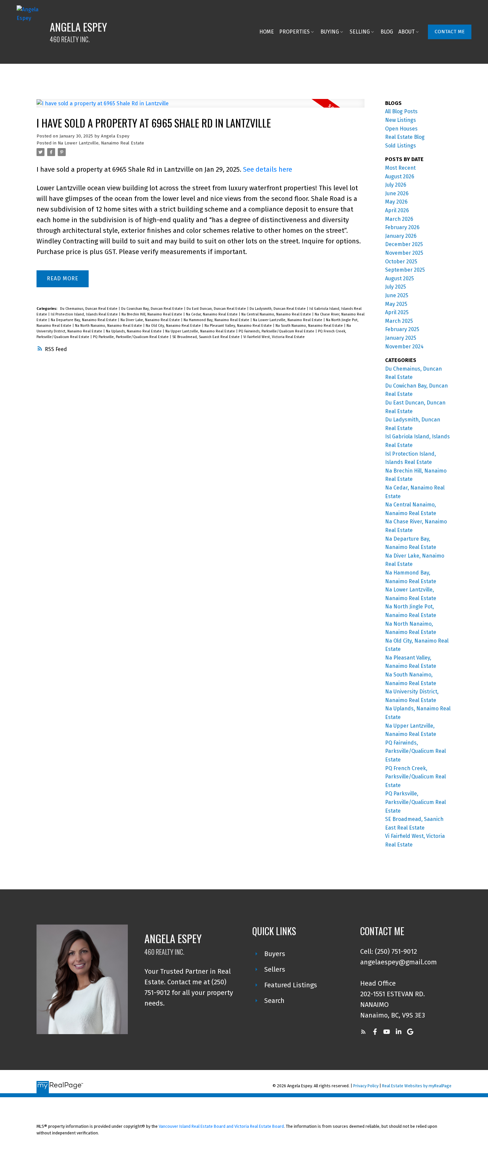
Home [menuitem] (266, 32)
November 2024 (404, 346)
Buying (329, 32)
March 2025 (399, 321)
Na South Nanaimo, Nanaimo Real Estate (310, 325)
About (406, 32)
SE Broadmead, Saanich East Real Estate (206, 337)
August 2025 (399, 278)
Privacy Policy (365, 1085)
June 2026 (397, 193)
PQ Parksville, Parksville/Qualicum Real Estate (131, 337)
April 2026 (397, 210)
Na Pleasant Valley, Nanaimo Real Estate (238, 325)
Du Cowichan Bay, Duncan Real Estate (152, 309)
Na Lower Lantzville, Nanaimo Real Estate (101, 143)
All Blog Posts (401, 111)
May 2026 (396, 202)
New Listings (400, 120)
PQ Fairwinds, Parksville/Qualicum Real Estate (277, 331)
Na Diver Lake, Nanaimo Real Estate (151, 320)
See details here (267, 169)
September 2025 (405, 270)
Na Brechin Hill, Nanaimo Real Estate (152, 314)
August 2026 (399, 176)
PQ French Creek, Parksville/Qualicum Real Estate (415, 776)
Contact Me (450, 32)
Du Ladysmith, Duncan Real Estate (278, 309)
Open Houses (401, 129)
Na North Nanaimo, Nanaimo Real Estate (109, 325)
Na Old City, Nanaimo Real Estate (174, 325)
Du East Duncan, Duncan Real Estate (217, 309)
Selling (360, 32)
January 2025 (400, 338)
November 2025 (404, 253)
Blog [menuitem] (386, 32)
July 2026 (395, 185)
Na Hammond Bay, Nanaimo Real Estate (217, 320)
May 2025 (396, 304)
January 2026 (401, 236)
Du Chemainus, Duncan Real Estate (89, 309)
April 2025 (397, 312)
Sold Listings (400, 145)
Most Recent (400, 168)
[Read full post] (201, 107)
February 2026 (402, 227)
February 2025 (402, 329)
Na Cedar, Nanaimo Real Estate (212, 314)
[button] (449, 32)
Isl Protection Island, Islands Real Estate (85, 314)
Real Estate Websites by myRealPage (416, 1085)
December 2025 (404, 244)
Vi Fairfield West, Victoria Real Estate (274, 337)
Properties (294, 32)
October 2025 (401, 261)
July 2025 (395, 287)
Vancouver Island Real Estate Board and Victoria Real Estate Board (221, 1126)
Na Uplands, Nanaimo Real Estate (134, 331)
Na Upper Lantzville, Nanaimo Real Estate (200, 331)
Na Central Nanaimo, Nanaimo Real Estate (276, 314)
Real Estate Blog (405, 137)
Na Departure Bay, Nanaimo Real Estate (84, 320)
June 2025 (396, 295)
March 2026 (399, 219)
